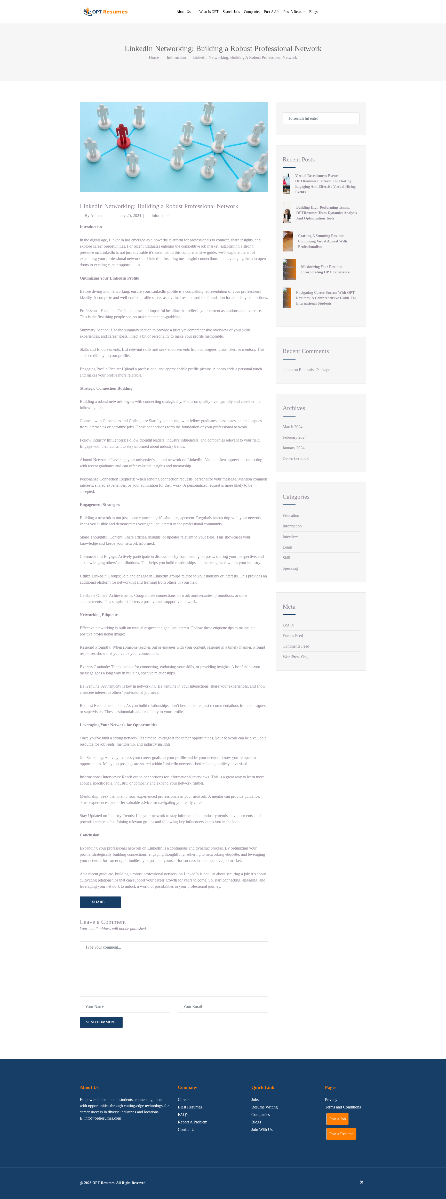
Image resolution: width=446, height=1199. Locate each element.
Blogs (313, 12)
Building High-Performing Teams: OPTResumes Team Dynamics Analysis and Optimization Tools (326, 213)
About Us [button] (183, 12)
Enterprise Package (314, 370)
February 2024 (295, 437)
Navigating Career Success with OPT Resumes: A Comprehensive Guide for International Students (326, 298)
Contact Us (187, 1129)
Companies (252, 12)
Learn (287, 547)
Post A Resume (294, 12)
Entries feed (293, 635)
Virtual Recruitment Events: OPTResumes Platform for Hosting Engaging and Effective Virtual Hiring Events (325, 184)
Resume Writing (264, 1107)
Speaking (290, 568)
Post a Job (337, 1119)
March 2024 (292, 427)
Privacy (331, 1099)
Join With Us (262, 1129)
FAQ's (183, 1114)
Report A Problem (192, 1122)
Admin (96, 215)
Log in (288, 625)
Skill (286, 558)
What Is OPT (209, 12)
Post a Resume (341, 1134)
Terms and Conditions (343, 1107)
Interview (290, 536)
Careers (184, 1099)
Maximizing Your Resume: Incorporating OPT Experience (325, 269)
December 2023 (296, 458)
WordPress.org (295, 657)
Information (176, 57)
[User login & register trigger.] (364, 11)
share (98, 902)
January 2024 (294, 448)
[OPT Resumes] (105, 12)
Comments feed (296, 646)
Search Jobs (231, 12)
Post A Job (271, 12)
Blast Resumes (190, 1107)
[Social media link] (337, 1182)
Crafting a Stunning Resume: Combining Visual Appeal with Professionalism (322, 241)
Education (291, 515)
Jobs (255, 1099)
